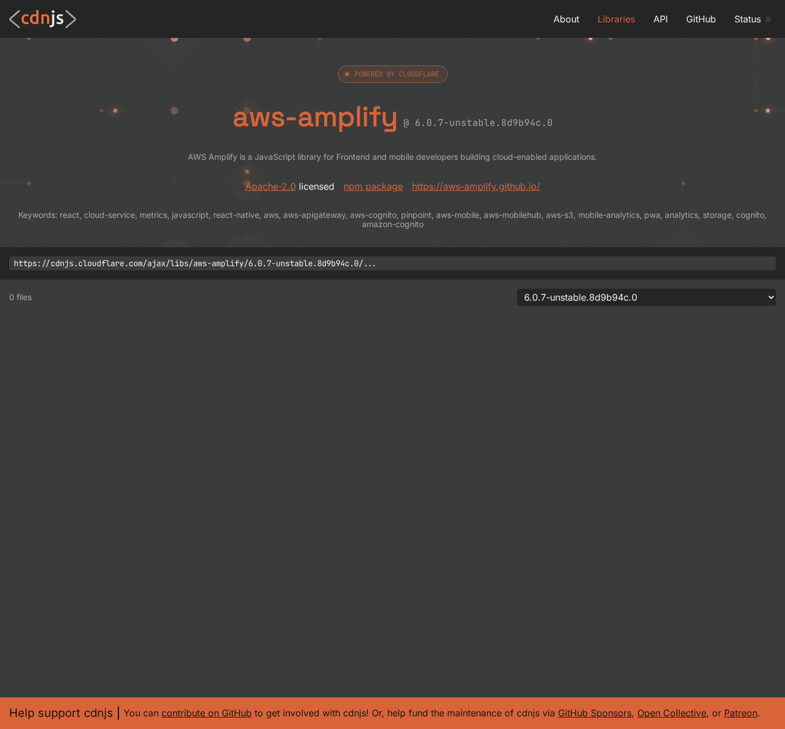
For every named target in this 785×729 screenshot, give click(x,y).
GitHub (701, 19)
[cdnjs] (42, 19)
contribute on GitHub (206, 713)
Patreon (740, 713)
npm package (373, 186)
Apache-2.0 (270, 186)
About (566, 19)
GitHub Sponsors (595, 713)
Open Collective (671, 713)
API (660, 19)
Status (747, 19)
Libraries (616, 19)
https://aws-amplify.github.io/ (476, 186)
